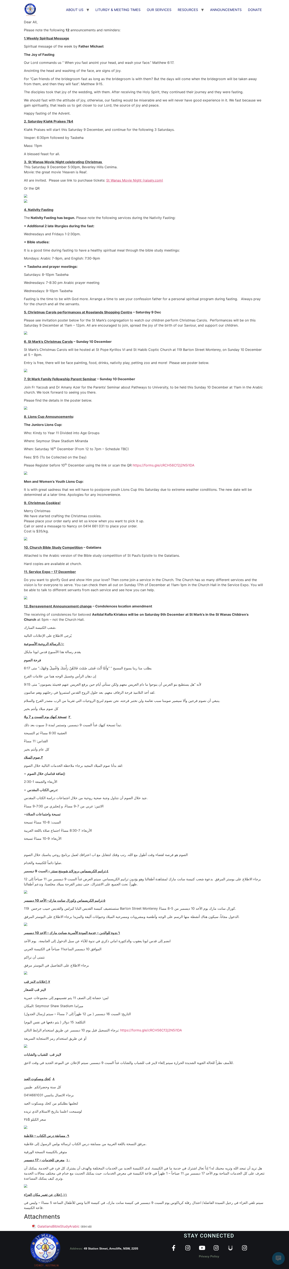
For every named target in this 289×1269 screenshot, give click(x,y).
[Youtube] (202, 1248)
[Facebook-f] (173, 1248)
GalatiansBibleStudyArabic (58, 1226)
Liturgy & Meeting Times (117, 10)
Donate (255, 10)
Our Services (159, 10)
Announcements (226, 10)
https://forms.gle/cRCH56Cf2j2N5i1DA (163, 465)
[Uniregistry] (230, 1248)
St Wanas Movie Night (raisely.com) (134, 180)
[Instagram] (188, 1248)
